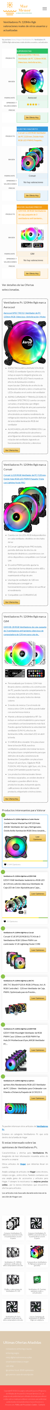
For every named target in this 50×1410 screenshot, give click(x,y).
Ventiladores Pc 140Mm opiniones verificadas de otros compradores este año (13, 1264)
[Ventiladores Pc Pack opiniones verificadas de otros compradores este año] (13, 1306)
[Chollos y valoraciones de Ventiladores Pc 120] (13, 1279)
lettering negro (12, 1353)
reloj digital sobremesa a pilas (19, 1357)
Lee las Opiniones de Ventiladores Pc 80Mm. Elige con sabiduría (37, 1318)
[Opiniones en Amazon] (33, 104)
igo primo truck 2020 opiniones (20, 1370)
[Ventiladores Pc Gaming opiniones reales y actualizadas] (37, 1279)
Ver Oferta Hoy (32, 117)
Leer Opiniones (37, 838)
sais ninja (10, 1366)
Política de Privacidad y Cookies (26, 1405)
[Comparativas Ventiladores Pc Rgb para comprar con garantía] (37, 1252)
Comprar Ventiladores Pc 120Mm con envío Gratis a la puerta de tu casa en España (37, 1235)
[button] (44, 8)
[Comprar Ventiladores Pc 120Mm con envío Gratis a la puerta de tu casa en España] (37, 1223)
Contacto (41, 1405)
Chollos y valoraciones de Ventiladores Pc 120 (13, 1290)
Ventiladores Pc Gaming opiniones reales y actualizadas (37, 1291)
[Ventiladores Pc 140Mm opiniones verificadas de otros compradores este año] (13, 1252)
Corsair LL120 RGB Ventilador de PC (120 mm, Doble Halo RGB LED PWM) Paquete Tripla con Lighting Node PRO (25, 479)
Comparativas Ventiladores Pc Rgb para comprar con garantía (37, 1264)
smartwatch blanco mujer (17, 1361)
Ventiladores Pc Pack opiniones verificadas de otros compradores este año (13, 1318)
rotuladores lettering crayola (19, 1348)
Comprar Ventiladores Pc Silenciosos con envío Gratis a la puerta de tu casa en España (13, 1235)
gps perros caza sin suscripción (19, 1374)
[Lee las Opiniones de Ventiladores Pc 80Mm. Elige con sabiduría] (37, 1306)
